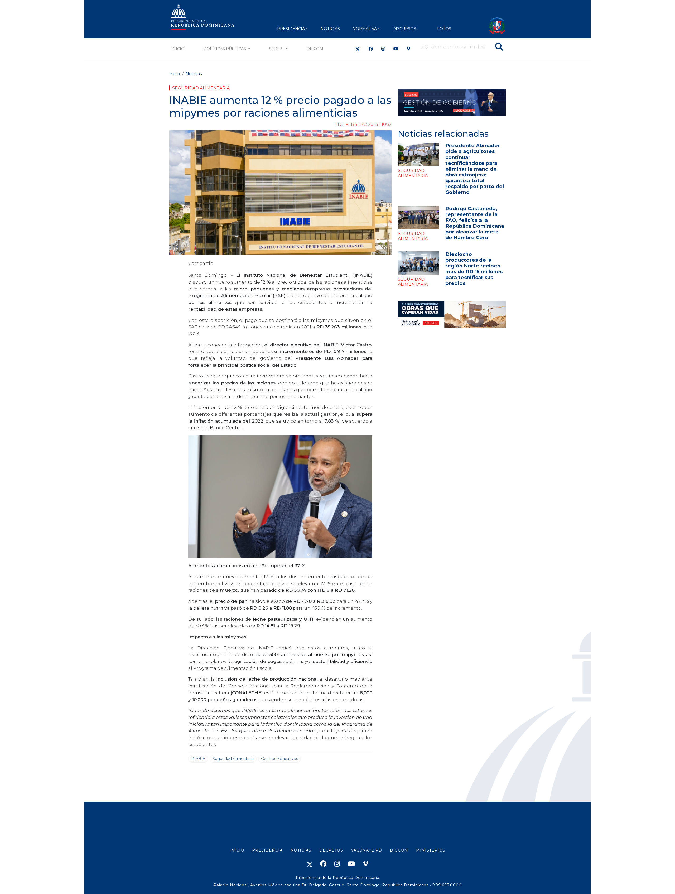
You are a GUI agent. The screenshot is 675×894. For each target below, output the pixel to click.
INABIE (198, 758)
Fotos (444, 28)
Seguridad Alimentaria (201, 87)
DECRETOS (331, 850)
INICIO (237, 850)
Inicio (178, 48)
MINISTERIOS (430, 850)
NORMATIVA (365, 28)
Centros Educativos (279, 758)
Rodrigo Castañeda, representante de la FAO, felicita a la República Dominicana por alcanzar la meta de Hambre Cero (474, 223)
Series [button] (277, 48)
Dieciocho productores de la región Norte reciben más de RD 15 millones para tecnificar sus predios (474, 268)
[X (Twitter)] (357, 48)
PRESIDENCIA (291, 28)
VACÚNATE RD (366, 850)
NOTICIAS (330, 28)
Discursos (404, 28)
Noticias (194, 73)
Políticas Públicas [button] (225, 48)
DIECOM (315, 48)
